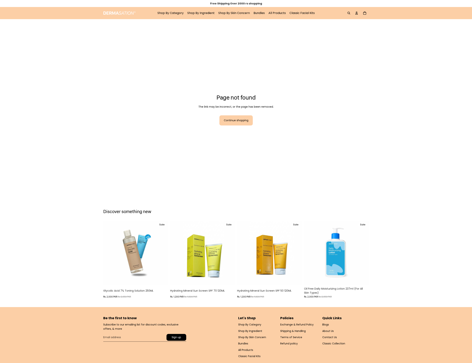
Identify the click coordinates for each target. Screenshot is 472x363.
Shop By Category (249, 324)
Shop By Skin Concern (252, 337)
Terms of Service (291, 337)
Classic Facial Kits (249, 356)
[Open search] (349, 13)
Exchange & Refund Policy (297, 324)
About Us (328, 331)
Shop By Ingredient (250, 331)
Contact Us (329, 337)
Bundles (243, 343)
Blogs (325, 324)
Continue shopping (236, 120)
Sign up (176, 337)
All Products (245, 350)
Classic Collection (333, 343)
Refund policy (289, 343)
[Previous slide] (108, 253)
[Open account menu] (357, 13)
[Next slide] (162, 253)
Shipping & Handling (293, 331)
